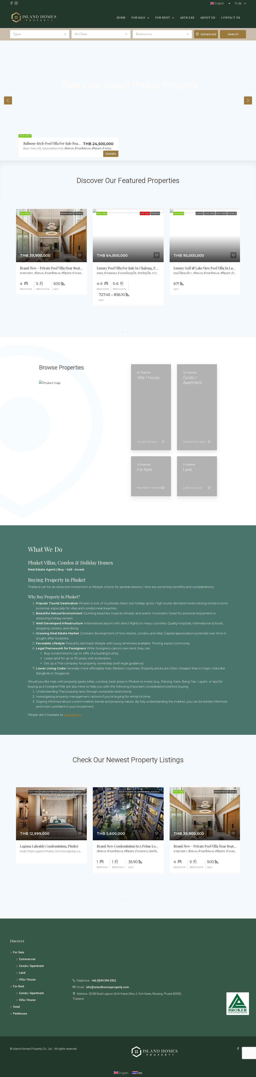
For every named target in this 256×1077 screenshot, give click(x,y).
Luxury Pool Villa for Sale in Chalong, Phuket (130, 268)
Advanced (208, 34)
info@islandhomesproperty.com (107, 987)
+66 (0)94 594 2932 (103, 980)
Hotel (16, 1006)
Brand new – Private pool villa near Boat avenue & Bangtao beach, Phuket (74, 268)
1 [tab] (122, 332)
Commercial (27, 959)
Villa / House (27, 979)
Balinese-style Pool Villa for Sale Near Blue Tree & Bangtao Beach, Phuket (77, 143)
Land (22, 972)
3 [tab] (134, 332)
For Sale (138, 17)
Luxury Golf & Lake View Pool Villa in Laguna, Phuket (213, 268)
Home (121, 17)
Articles (187, 17)
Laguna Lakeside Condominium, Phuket (49, 846)
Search (233, 34)
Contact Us (230, 17)
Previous (8, 100)
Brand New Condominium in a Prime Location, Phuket (137, 846)
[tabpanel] (51, 252)
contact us (72, 715)
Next (248, 100)
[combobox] (39, 34)
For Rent (162, 17)
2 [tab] (128, 332)
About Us (207, 17)
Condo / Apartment (31, 966)
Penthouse (20, 1013)
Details (110, 154)
